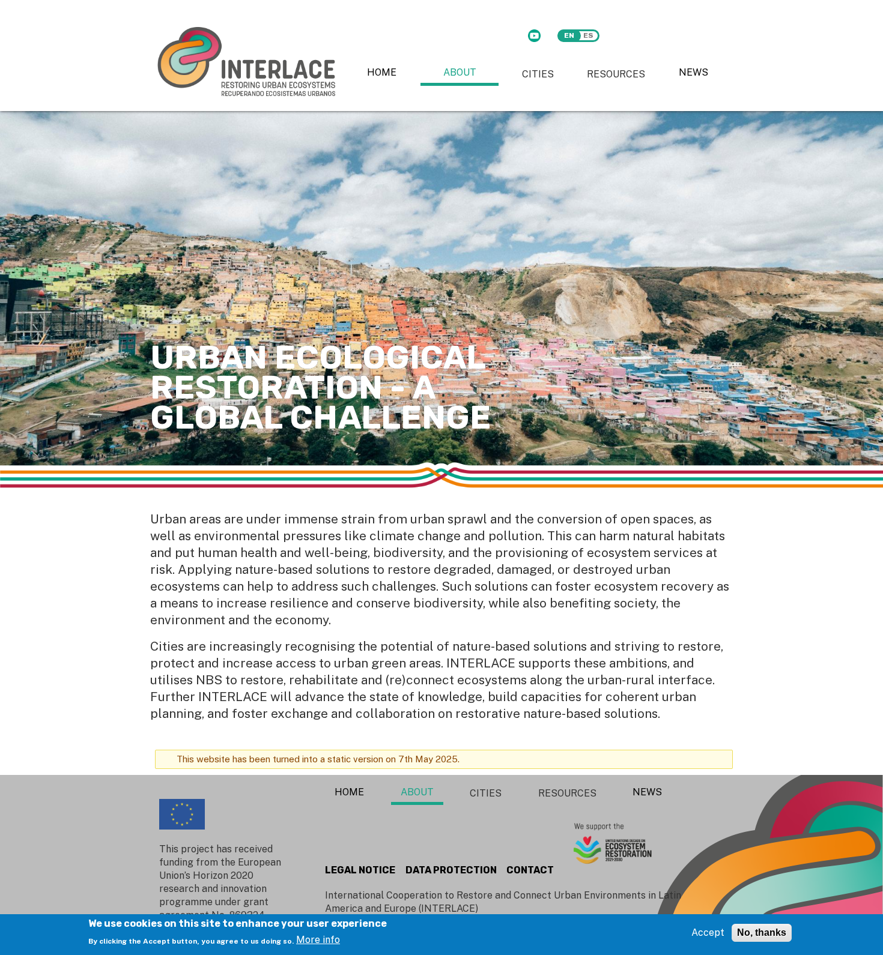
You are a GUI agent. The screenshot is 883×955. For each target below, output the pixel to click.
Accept (707, 932)
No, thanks (761, 932)
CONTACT (530, 870)
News (693, 72)
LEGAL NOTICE (360, 870)
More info (318, 939)
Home (381, 72)
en (569, 35)
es (588, 35)
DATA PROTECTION (451, 870)
